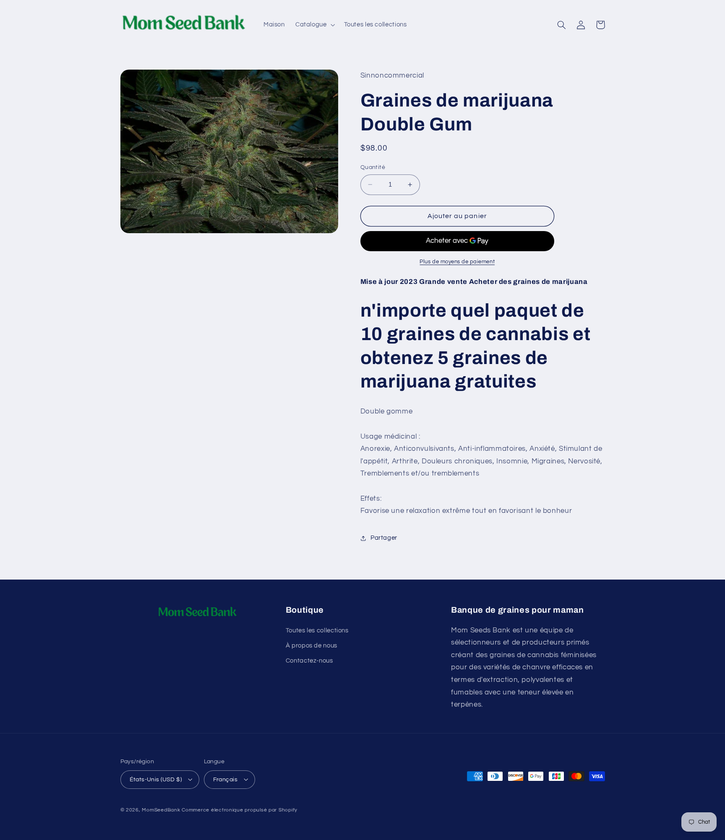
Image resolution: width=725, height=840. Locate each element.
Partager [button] (383, 538)
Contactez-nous (309, 661)
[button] (314, 25)
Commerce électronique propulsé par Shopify (239, 810)
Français (225, 780)
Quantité (372, 167)
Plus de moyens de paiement (457, 262)
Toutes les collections (317, 630)
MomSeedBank (161, 810)
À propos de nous (311, 645)
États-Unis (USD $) (156, 780)
